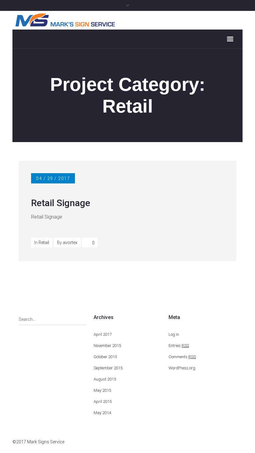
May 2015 (102, 390)
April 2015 (103, 401)
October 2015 (105, 356)
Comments (182, 356)
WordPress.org (182, 368)
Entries (179, 345)
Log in (174, 334)
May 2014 (102, 412)
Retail (44, 242)
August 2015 (105, 379)
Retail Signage (60, 202)
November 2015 (107, 345)
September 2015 (108, 368)
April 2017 (103, 334)
